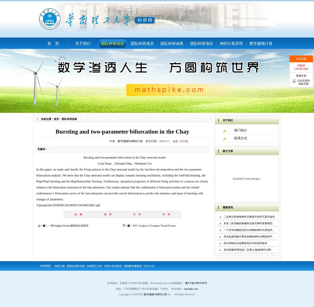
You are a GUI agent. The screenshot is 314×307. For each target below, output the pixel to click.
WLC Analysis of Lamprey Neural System (154, 225)
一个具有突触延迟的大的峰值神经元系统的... (249, 229)
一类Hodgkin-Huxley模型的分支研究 (68, 225)
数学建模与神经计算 (130, 141)
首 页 (53, 43)
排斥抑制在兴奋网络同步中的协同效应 (245, 243)
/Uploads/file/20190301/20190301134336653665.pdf (68, 205)
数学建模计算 (261, 43)
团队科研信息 (112, 43)
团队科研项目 (201, 43)
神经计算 (60, 266)
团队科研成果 (171, 43)
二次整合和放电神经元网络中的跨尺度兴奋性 (249, 216)
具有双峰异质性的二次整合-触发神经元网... (248, 249)
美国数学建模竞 (133, 266)
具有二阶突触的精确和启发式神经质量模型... (249, 223)
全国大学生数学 (113, 266)
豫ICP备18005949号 (196, 283)
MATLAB (149, 266)
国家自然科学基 (76, 266)
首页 (56, 119)
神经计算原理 (231, 43)
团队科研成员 (142, 43)
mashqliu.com (191, 288)
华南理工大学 (94, 266)
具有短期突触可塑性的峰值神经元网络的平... (249, 236)
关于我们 (83, 43)
